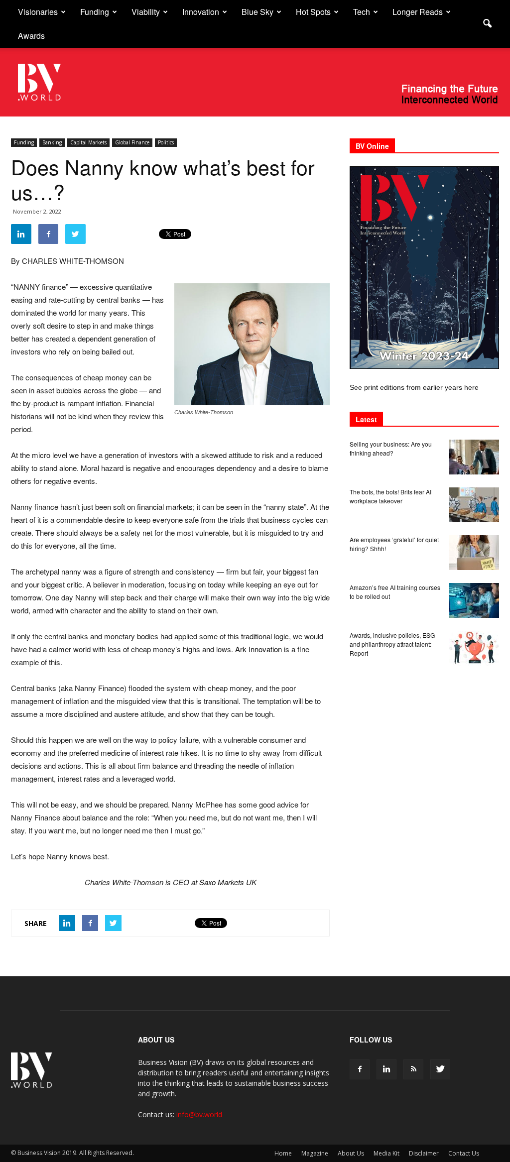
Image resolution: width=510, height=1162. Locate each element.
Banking (52, 142)
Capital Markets (88, 142)
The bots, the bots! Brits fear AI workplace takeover (390, 496)
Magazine (314, 1153)
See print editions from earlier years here (414, 387)
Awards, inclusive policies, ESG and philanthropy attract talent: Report (392, 644)
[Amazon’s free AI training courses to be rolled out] (474, 600)
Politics (166, 142)
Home (283, 1153)
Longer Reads (417, 11)
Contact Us (463, 1153)
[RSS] (413, 1069)
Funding (94, 11)
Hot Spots (313, 11)
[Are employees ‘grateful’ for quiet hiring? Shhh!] (474, 552)
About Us (351, 1153)
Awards (31, 35)
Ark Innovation (258, 649)
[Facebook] (360, 1069)
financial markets (165, 506)
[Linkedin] (386, 1069)
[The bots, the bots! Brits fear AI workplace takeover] (474, 504)
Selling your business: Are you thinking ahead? (391, 448)
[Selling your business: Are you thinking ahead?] (474, 457)
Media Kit (386, 1153)
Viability (145, 11)
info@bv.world (199, 1114)
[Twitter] (440, 1069)
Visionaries (38, 11)
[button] (487, 24)
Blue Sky (257, 11)
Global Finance (132, 142)
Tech (361, 11)
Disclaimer (424, 1153)
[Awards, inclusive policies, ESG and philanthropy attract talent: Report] (474, 648)
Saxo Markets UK (227, 882)
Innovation (200, 11)
